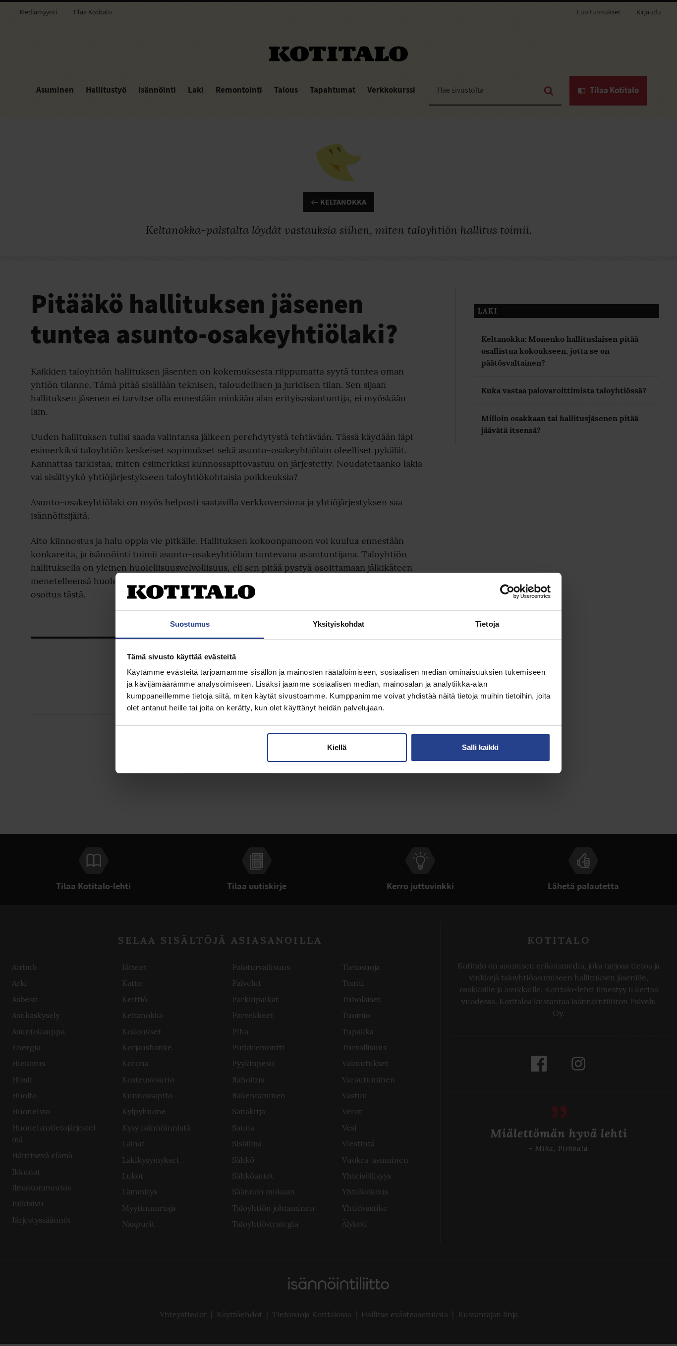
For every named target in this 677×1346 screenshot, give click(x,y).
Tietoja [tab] (487, 624)
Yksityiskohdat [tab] (338, 624)
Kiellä (336, 747)
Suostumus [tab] (190, 624)
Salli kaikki (480, 747)
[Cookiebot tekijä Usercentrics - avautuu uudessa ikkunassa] (507, 591)
